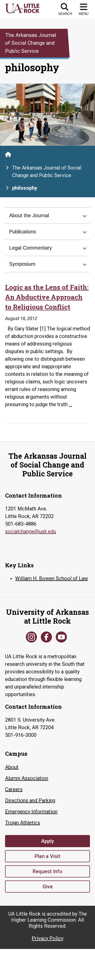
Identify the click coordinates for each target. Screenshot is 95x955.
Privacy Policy (47, 938)
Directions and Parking (30, 800)
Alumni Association (26, 778)
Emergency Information (31, 812)
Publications (22, 231)
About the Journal (29, 215)
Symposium (22, 264)
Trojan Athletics (22, 823)
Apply (47, 841)
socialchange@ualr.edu (30, 531)
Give (48, 887)
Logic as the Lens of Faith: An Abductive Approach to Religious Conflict (47, 297)
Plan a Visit (47, 856)
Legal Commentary (30, 248)
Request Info (47, 871)
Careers (14, 789)
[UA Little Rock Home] (8, 154)
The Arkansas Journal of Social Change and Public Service (46, 171)
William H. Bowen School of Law (51, 578)
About (11, 767)
